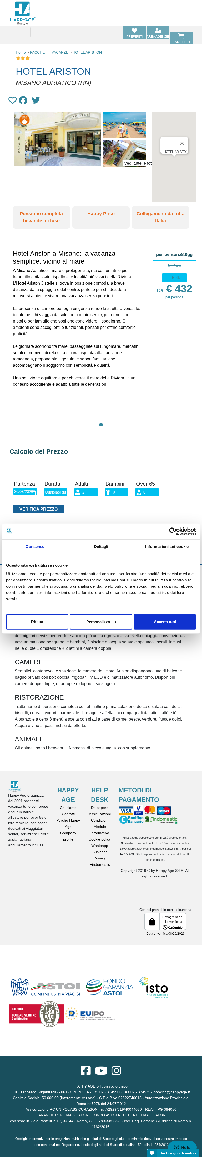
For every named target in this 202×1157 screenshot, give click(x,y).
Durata (52, 484)
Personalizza (98, 621)
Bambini (114, 484)
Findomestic (100, 864)
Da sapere (99, 808)
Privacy (100, 858)
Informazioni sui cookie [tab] (167, 546)
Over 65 (145, 484)
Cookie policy (100, 839)
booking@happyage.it (172, 1092)
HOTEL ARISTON (87, 52)
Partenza (24, 484)
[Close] (182, 143)
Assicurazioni (100, 814)
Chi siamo (68, 808)
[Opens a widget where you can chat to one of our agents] (182, 1147)
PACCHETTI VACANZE (49, 52)
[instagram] (116, 1073)
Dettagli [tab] (101, 546)
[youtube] (101, 1073)
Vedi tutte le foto (139, 163)
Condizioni (99, 820)
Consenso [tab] (35, 546)
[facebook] (86, 1073)
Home (21, 52)
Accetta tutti (165, 621)
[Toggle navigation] (23, 32)
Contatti (68, 814)
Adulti (81, 484)
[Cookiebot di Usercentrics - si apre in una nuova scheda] (173, 531)
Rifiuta (37, 621)
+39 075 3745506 (107, 1092)
